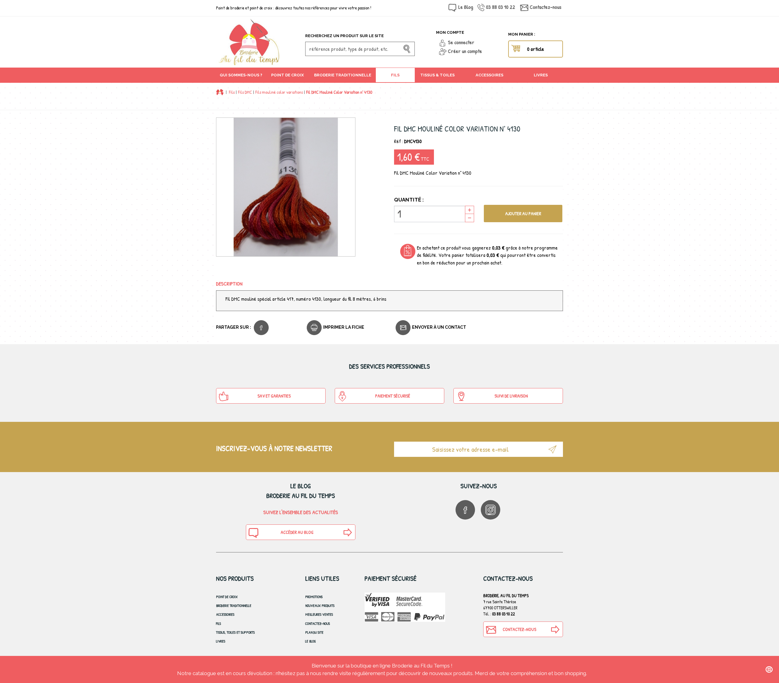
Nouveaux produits (319, 605)
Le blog (310, 641)
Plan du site (314, 632)
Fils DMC (245, 92)
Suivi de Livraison (511, 396)
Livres (220, 641)
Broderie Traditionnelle (233, 605)
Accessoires (225, 614)
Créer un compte (465, 50)
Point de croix (227, 596)
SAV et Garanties (274, 396)
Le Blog (465, 6)
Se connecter (461, 42)
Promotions (314, 596)
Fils (232, 92)
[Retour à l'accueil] (220, 92)
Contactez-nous (545, 6)
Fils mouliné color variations (279, 92)
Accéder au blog (297, 532)
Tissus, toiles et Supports (235, 632)
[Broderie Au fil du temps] (258, 42)
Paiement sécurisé (392, 396)
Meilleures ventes (319, 614)
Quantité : (409, 200)
